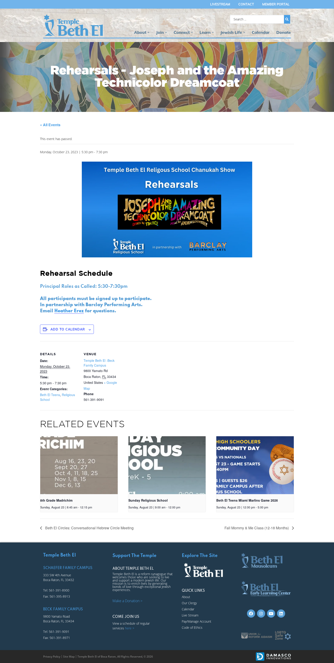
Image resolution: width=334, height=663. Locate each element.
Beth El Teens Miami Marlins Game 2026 (247, 500)
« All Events (50, 124)
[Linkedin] (281, 613)
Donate (283, 32)
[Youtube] (271, 613)
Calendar (260, 32)
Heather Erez (69, 311)
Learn (205, 32)
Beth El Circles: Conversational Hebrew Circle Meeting (89, 527)
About (140, 32)
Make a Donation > (127, 600)
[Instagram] (261, 613)
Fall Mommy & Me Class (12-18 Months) (257, 527)
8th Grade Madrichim (56, 500)
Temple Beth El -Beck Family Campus (99, 362)
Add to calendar (67, 329)
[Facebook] (251, 613)
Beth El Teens (50, 394)
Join (160, 32)
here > (129, 628)
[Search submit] (287, 19)
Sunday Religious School (148, 500)
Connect (182, 32)
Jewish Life (231, 32)
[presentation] (79, 465)
